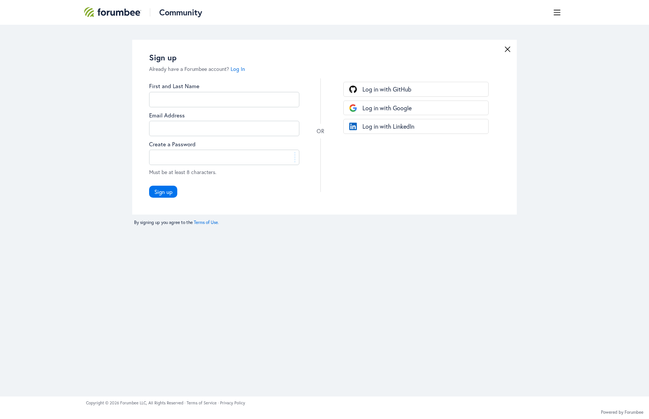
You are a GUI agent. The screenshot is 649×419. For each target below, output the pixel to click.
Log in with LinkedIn (388, 126)
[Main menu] (557, 12)
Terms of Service (202, 402)
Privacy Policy (232, 402)
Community (180, 12)
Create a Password (172, 144)
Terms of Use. (206, 222)
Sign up (163, 191)
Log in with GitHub (386, 89)
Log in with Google (387, 108)
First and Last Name (174, 86)
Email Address (167, 115)
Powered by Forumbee (622, 412)
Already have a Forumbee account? (197, 68)
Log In (238, 68)
